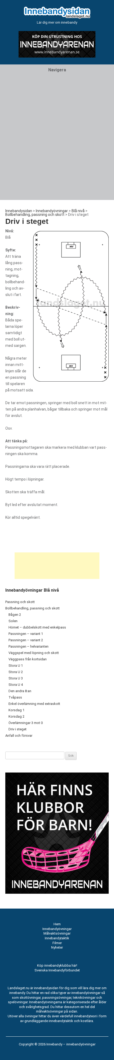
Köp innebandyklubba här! (57, 965)
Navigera (57, 69)
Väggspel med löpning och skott (33, 653)
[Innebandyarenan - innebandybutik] (57, 56)
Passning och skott (20, 602)
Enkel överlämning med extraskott (34, 704)
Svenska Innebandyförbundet (57, 970)
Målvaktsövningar (57, 933)
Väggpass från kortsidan (27, 659)
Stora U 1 (15, 666)
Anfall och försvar (18, 736)
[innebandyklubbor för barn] (57, 893)
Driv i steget (17, 729)
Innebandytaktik (57, 938)
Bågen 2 (14, 615)
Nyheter (57, 947)
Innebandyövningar (52, 211)
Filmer (57, 943)
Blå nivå (78, 211)
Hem (57, 924)
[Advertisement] (57, 143)
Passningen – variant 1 (25, 634)
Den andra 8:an (19, 691)
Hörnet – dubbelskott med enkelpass (37, 627)
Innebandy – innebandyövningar (70, 1044)
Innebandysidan (18, 211)
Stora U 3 (15, 678)
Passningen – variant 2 (25, 640)
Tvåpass (15, 697)
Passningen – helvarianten (28, 646)
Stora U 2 (15, 672)
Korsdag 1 (16, 710)
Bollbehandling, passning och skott (34, 214)
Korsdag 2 (16, 716)
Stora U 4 (15, 685)
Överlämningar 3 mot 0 (25, 723)
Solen (12, 621)
